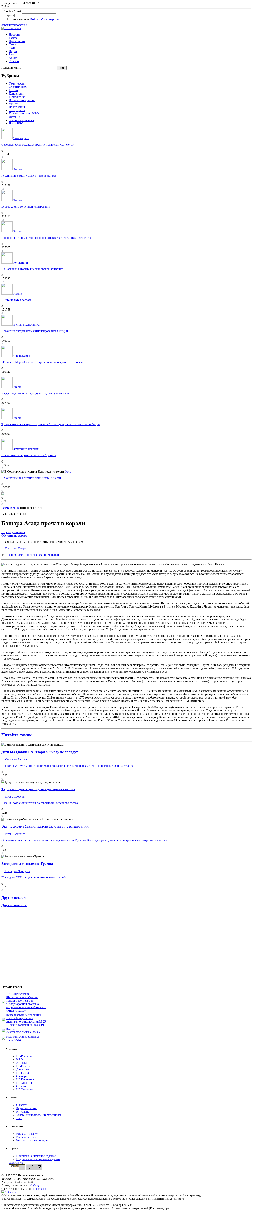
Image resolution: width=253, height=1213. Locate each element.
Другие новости (14, 898)
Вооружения (17, 106)
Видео (13, 51)
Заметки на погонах (21, 120)
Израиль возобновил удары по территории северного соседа (39, 802)
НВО (19, 1059)
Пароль (9, 15)
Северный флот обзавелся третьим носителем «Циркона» (37, 144)
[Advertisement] (23, 948)
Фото (12, 47)
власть (42, 554)
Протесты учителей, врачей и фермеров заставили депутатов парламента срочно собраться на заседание (67, 765)
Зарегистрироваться (14, 24)
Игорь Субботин (15, 796)
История (14, 116)
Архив (13, 57)
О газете (14, 61)
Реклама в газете (26, 1137)
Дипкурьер (23, 1069)
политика (31, 554)
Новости (14, 34)
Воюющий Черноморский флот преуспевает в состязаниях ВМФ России (47, 237)
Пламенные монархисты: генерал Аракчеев (28, 455)
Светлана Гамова (15, 759)
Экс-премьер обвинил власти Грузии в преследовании (45, 826)
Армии (13, 103)
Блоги (12, 54)
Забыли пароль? (49, 19)
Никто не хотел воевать (16, 299)
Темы (12, 44)
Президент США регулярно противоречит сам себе (33, 877)
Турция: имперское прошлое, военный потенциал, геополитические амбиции (50, 424)
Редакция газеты (26, 1108)
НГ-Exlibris (23, 1066)
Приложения (17, 41)
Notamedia (39, 1188)
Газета (13, 37)
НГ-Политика (25, 1079)
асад (20, 554)
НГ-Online (22, 1111)
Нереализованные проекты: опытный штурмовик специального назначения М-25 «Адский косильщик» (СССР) (26, 1019)
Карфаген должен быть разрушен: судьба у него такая (35, 393)
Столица (21, 1086)
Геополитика (17, 96)
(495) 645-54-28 (23, 1182)
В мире (14, 507)
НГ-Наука (22, 1072)
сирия (12, 554)
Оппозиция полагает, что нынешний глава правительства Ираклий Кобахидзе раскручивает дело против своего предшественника (84, 840)
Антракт (21, 1062)
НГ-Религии (24, 1056)
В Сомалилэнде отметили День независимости (31, 477)
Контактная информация (32, 1140)
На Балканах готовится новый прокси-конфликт (32, 268)
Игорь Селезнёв (14, 833)
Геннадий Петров (15, 548)
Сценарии (22, 1076)
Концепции (16, 93)
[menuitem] (130, 34)
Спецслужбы (17, 110)
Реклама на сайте (27, 1133)
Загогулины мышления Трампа (27, 864)
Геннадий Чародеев (17, 871)
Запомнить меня (19, 19)
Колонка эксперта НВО (24, 113)
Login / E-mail (12, 11)
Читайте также (16, 735)
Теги (19, 1118)
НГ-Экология (24, 1089)
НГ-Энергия (24, 1082)
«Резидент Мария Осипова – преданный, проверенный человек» (42, 362)
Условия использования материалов (39, 1114)
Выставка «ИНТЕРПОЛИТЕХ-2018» (23, 1031)
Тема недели (17, 83)
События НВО (18, 86)
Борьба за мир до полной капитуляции (25, 206)
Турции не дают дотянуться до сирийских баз (38, 789)
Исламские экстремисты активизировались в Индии (34, 331)
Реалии (13, 90)
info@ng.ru (35, 1185)
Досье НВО (16, 123)
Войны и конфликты (22, 100)
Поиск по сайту (11, 67)
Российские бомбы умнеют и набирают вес (28, 175)
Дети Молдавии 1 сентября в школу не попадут (39, 752)
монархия (54, 554)
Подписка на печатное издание (36, 1156)
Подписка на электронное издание (38, 1159)
